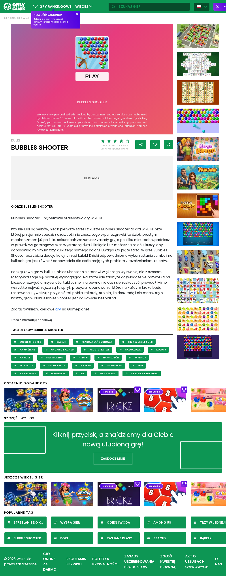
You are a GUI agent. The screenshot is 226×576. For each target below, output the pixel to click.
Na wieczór (110, 357)
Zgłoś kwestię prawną (167, 561)
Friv (140, 365)
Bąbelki (61, 342)
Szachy (159, 538)
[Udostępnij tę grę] (140, 144)
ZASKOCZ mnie (113, 458)
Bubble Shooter (30, 342)
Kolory (161, 349)
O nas (218, 561)
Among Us (162, 522)
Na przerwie (27, 373)
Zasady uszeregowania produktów (139, 561)
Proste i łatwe (99, 349)
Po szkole (26, 365)
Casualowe (132, 349)
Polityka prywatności (105, 561)
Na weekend (114, 365)
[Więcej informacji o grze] (213, 43)
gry (58, 309)
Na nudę (24, 357)
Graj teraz (107, 373)
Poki (64, 538)
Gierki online (54, 357)
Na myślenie (27, 349)
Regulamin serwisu (76, 561)
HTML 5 (83, 357)
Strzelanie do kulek (144, 373)
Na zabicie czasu (62, 349)
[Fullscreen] (168, 144)
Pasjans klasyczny (123, 538)
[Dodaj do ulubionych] (155, 144)
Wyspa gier (70, 522)
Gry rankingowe (55, 6)
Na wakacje (56, 365)
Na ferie (85, 365)
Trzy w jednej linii (140, 342)
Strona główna (17, 18)
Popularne (58, 373)
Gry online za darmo (49, 561)
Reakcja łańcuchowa (96, 342)
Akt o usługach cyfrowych (196, 561)
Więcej (82, 6)
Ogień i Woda (118, 522)
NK (83, 373)
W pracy (140, 357)
